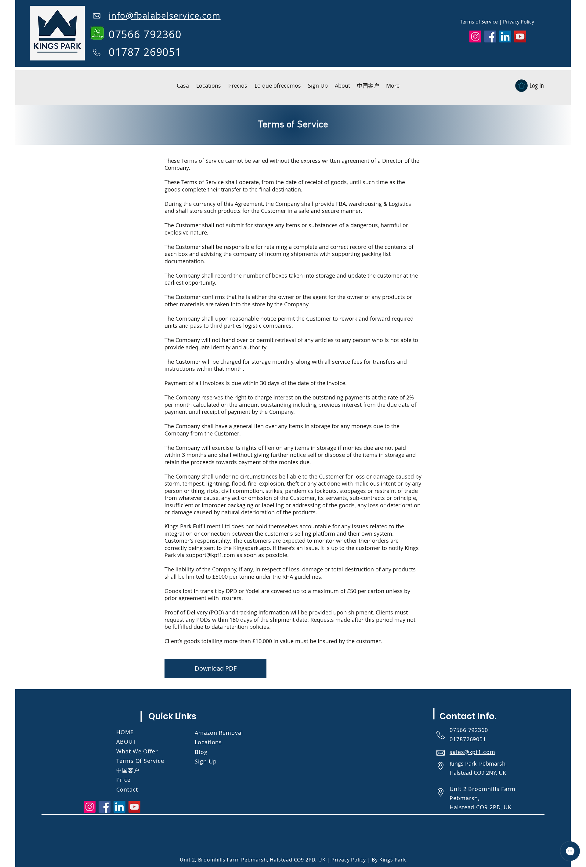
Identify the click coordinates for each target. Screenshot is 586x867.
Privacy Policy (518, 21)
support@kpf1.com (210, 555)
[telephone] (96, 52)
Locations (208, 742)
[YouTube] (520, 36)
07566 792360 (470, 730)
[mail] (96, 16)
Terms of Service (479, 21)
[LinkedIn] (505, 36)
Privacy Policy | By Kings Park (368, 859)
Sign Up (205, 761)
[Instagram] (475, 36)
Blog (201, 752)
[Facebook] (490, 36)
